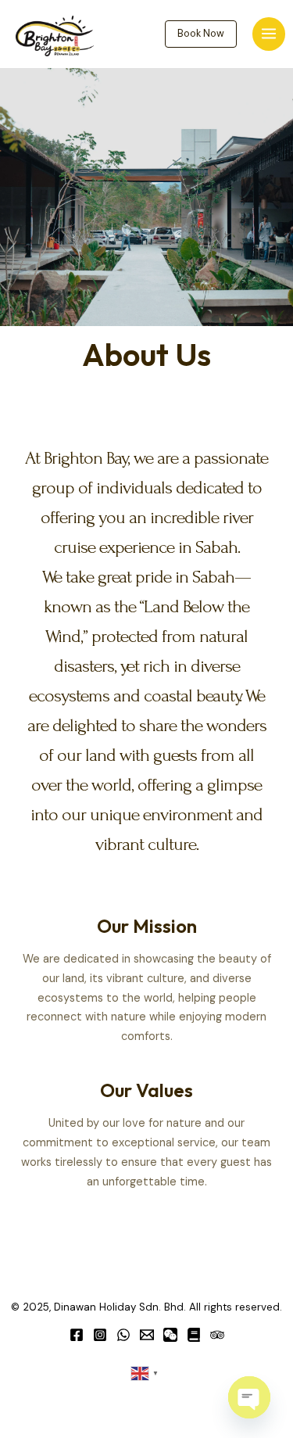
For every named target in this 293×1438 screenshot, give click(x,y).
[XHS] (194, 1335)
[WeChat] (170, 1335)
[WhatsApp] (123, 1335)
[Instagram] (100, 1335)
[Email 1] (147, 1335)
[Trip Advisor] (217, 1335)
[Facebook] (77, 1335)
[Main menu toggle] (268, 33)
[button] (201, 34)
